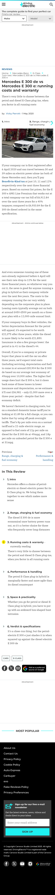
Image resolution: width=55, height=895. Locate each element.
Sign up (27, 831)
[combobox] (3, 19)
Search (51, 4)
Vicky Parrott (13, 113)
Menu (4, 4)
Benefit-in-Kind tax (13, 181)
